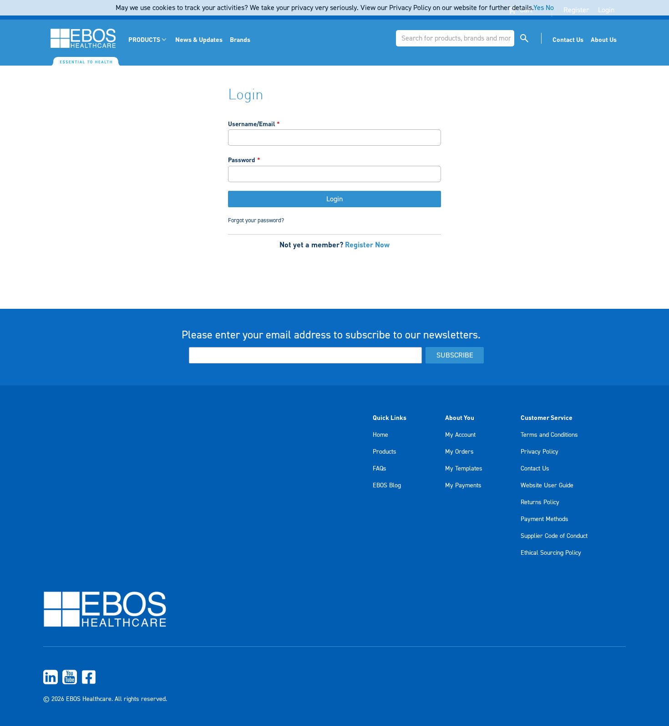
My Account (460, 435)
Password (241, 160)
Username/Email (251, 124)
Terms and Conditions (549, 435)
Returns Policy (540, 502)
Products (384, 452)
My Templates (463, 469)
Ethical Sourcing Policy (551, 553)
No (550, 7)
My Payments (463, 485)
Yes (538, 7)
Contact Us (535, 469)
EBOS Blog (387, 485)
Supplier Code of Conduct (554, 536)
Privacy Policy (539, 452)
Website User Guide (547, 485)
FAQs (379, 469)
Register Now (367, 244)
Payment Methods (544, 519)
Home (380, 435)
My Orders (459, 452)
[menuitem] (148, 39)
